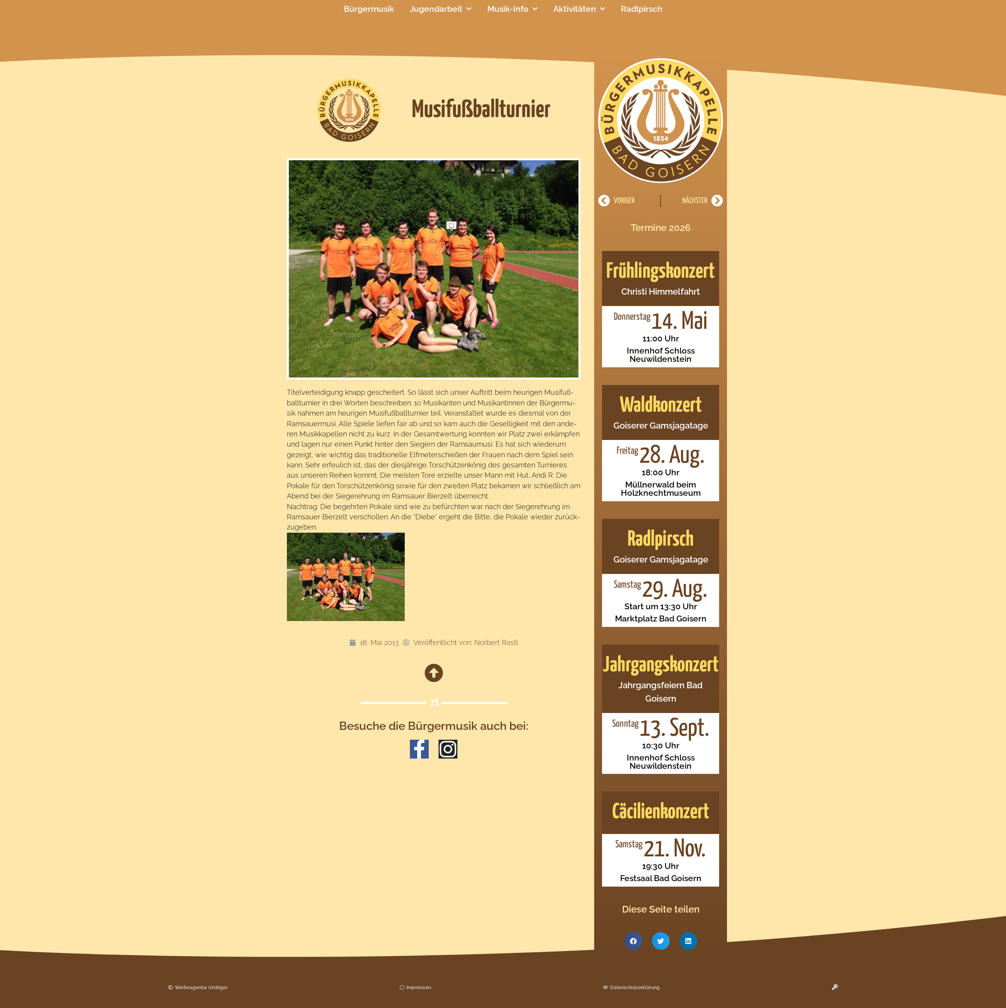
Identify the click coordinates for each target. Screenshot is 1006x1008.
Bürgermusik (369, 9)
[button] (633, 941)
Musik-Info (508, 9)
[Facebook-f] (419, 749)
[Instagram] (448, 749)
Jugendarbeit (436, 9)
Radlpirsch (642, 9)
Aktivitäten (574, 9)
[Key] (835, 987)
